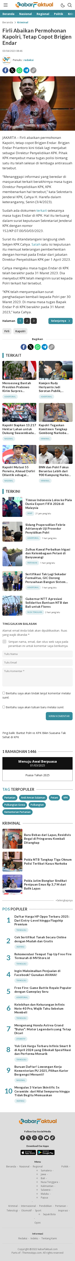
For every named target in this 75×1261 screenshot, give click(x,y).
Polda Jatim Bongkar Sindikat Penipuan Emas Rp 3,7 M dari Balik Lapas (45, 884)
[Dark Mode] (63, 5)
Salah (36, 244)
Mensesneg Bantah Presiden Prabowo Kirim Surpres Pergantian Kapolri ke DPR (18, 390)
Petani (54, 797)
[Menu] (5, 5)
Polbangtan (37, 804)
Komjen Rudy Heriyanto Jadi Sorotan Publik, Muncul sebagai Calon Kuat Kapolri (55, 390)
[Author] (6, 60)
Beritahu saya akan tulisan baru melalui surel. (35, 707)
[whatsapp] (34, 1137)
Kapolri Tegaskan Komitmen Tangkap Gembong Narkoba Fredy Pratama (53, 431)
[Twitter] (12, 70)
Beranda (7, 22)
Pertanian (9, 797)
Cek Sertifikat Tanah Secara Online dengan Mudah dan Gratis (40, 939)
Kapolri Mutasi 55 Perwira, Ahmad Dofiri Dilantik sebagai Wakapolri (18, 473)
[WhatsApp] (19, 70)
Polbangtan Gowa (14, 804)
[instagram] (40, 1137)
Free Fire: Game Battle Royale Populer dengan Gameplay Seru (43, 990)
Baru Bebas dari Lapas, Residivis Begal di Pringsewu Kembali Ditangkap (47, 838)
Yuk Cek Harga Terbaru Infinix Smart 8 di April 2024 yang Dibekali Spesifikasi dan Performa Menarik (42, 1049)
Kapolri (20, 331)
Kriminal (22, 22)
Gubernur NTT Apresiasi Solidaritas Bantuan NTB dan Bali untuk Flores (46, 602)
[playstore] (46, 1154)
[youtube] (46, 1137)
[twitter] (28, 1137)
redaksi (29, 60)
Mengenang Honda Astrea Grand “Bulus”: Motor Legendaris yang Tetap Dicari (42, 1029)
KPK (66, 797)
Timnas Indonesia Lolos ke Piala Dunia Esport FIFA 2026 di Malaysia (48, 503)
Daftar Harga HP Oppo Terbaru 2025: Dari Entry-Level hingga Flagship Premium (41, 920)
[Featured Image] (37, 129)
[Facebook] (5, 70)
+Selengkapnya (64, 900)
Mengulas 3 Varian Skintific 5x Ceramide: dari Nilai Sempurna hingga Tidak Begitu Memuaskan (42, 1091)
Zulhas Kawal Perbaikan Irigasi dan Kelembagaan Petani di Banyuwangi (47, 553)
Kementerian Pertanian (17, 812)
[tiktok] (52, 1137)
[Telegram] (26, 70)
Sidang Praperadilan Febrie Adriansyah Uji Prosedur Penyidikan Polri (45, 528)
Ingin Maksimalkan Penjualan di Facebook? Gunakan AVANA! (37, 973)
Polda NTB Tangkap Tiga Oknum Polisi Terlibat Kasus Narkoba (48, 861)
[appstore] (28, 1154)
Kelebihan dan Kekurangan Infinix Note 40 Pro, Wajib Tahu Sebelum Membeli (39, 1008)
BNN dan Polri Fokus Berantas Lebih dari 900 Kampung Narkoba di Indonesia (55, 473)
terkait (41, 210)
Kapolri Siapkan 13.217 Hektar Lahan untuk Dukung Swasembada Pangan (19, 431)
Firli (6, 331)
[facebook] (22, 1137)
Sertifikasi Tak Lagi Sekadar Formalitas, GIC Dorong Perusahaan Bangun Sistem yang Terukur (45, 580)
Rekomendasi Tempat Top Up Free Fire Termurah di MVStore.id (43, 956)
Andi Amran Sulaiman (33, 797)
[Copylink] (33, 70)
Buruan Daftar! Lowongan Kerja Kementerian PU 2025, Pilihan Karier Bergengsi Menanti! (41, 1070)
